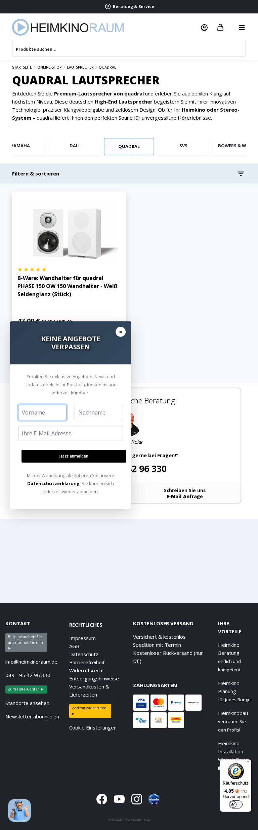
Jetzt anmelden (73, 456)
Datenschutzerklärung (53, 483)
